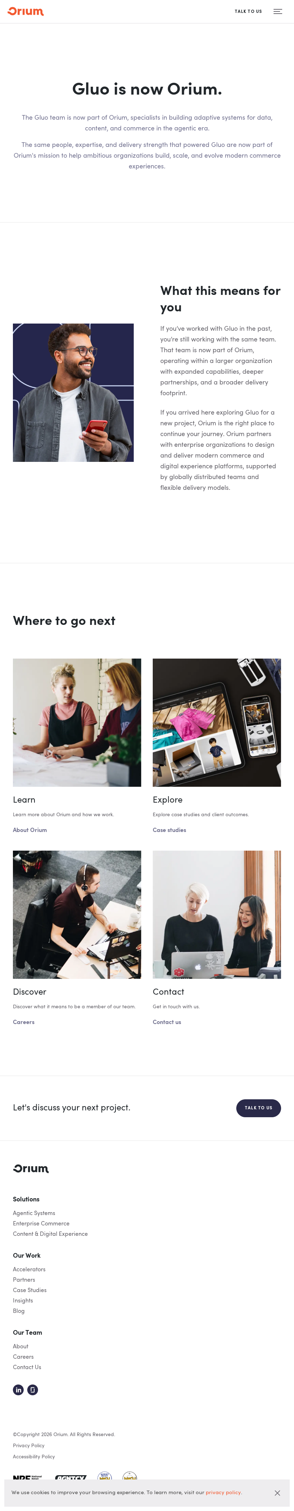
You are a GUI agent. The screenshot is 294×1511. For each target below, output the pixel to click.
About (20, 1347)
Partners (24, 1280)
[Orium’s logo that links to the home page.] (25, 11)
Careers (23, 1022)
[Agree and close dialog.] (277, 1493)
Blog (19, 1311)
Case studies (169, 830)
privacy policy (223, 1493)
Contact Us (27, 1368)
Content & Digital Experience (50, 1234)
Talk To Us (248, 12)
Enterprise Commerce (41, 1224)
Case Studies (30, 1291)
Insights (23, 1301)
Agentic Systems (34, 1213)
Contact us (167, 1022)
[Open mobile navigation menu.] (278, 11)
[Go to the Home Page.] (31, 1168)
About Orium (30, 830)
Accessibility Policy (34, 1456)
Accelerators (29, 1270)
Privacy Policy (28, 1445)
